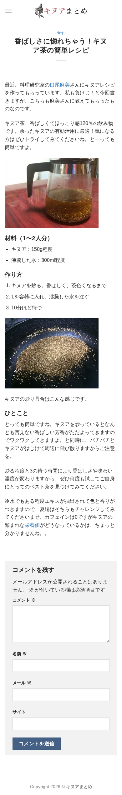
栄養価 (32, 525)
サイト (19, 711)
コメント (24, 600)
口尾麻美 (60, 85)
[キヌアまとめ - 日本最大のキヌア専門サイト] (61, 11)
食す (60, 33)
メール (22, 682)
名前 (20, 653)
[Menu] (8, 10)
